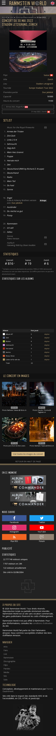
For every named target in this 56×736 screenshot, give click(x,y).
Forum (42, 541)
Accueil (4, 17)
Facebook (14, 522)
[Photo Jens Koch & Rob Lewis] (14, 429)
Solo (5, 679)
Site (5, 676)
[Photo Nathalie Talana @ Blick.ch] (14, 394)
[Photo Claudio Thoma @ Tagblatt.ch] (41, 394)
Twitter (42, 522)
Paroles (7, 668)
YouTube (42, 531)
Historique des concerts (25, 17)
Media (6, 672)
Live (11, 17)
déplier (47, 334)
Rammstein (9, 657)
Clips (6, 665)
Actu (5, 646)
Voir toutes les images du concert (28, 454)
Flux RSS (14, 541)
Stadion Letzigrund (44, 83)
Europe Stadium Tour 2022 (41, 88)
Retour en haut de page (28, 461)
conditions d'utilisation (43, 623)
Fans (6, 650)
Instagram (14, 531)
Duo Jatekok (47, 92)
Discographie (9, 661)
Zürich (50, 79)
